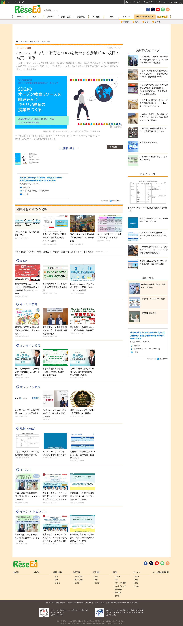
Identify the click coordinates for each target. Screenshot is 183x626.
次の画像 (113, 147)
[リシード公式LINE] (162, 563)
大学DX (50, 17)
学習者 (126, 22)
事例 (111, 17)
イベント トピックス (33, 511)
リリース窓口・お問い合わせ (55, 602)
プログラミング (120, 586)
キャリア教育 (28, 304)
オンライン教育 (30, 386)
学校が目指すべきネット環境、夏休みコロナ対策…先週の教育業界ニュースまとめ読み (61, 252)
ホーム (20, 17)
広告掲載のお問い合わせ (75, 602)
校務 (56, 580)
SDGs (23, 260)
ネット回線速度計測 (161, 572)
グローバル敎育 (120, 583)
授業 (56, 576)
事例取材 (118, 593)
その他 (157, 22)
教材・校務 (65, 17)
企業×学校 (118, 589)
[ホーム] (17, 41)
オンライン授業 (30, 345)
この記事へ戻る (69, 148)
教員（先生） (28, 428)
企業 (146, 22)
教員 (137, 22)
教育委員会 (79, 580)
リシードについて (99, 602)
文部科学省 (79, 576)
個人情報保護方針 (113, 602)
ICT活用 (117, 576)
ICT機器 (96, 17)
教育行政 (81, 17)
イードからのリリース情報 (129, 602)
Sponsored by (104, 200)
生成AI (35, 17)
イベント (126, 17)
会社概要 (88, 602)
